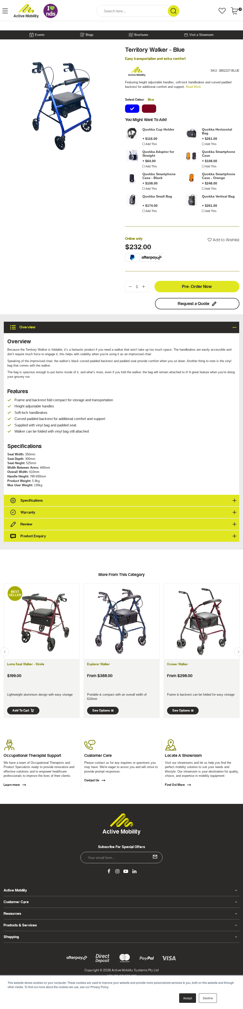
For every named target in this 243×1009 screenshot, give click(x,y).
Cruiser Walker (177, 664)
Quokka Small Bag (157, 196)
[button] (223, 240)
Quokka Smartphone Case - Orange (218, 176)
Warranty (27, 512)
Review (26, 524)
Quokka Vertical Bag (218, 196)
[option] (61, 104)
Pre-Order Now (197, 286)
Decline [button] (208, 998)
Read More (193, 87)
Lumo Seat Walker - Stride (25, 664)
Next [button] (238, 651)
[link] (108, 871)
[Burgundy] (149, 108)
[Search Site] (173, 11)
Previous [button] (4, 651)
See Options (101, 710)
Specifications (31, 500)
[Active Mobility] (26, 11)
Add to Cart (20, 710)
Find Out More (175, 785)
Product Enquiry (33, 536)
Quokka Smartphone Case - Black (159, 176)
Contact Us (91, 780)
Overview (27, 327)
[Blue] (132, 108)
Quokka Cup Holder (158, 129)
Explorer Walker (98, 664)
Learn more (12, 785)
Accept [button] (187, 998)
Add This (151, 144)
